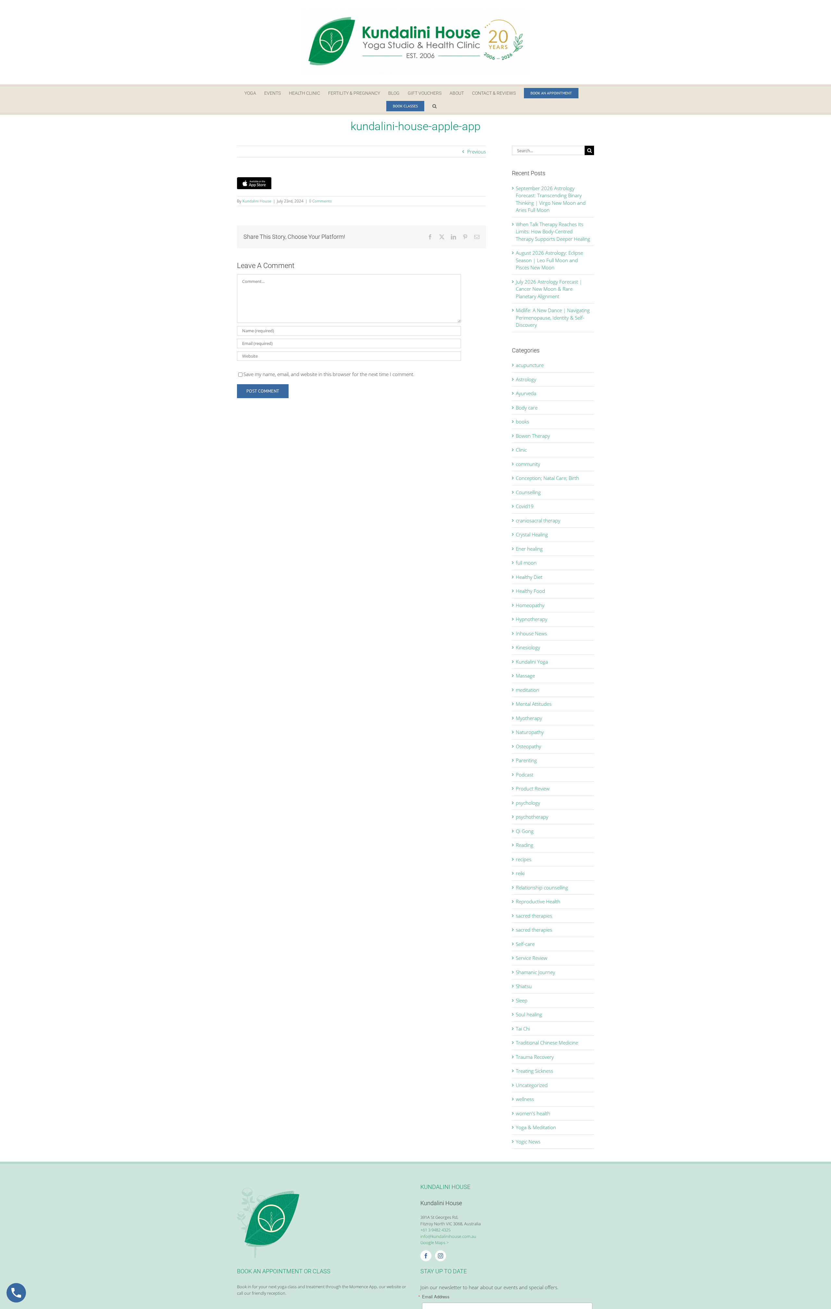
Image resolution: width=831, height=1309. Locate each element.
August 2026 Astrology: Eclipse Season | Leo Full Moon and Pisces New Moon (549, 260)
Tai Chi (523, 1028)
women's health (533, 1113)
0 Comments (320, 201)
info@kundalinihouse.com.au (448, 1236)
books (522, 421)
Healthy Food (530, 591)
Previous (476, 151)
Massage (525, 675)
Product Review (533, 788)
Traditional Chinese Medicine (547, 1042)
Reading (524, 845)
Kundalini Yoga (532, 661)
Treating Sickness (534, 1071)
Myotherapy (529, 718)
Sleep (521, 1000)
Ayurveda (526, 393)
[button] (434, 106)
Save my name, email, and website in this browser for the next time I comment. (329, 374)
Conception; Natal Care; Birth (547, 478)
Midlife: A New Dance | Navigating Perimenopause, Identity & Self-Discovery (553, 317)
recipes (523, 859)
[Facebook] (425, 1255)
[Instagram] (440, 1255)
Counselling (528, 492)
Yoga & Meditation (536, 1127)
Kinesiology (528, 647)
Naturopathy (530, 732)
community (528, 464)
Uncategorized (532, 1085)
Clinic (521, 450)
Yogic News (528, 1141)
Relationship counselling (542, 887)
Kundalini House (256, 201)
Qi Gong (525, 831)
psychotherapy (532, 817)
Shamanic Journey (535, 972)
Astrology (526, 379)
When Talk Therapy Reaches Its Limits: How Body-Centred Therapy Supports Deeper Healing (553, 231)
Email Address (436, 1296)
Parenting (526, 760)
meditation (527, 690)
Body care (527, 407)
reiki (520, 873)
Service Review (531, 958)
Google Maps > (434, 1242)
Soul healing (529, 1014)
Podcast (524, 774)
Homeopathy (530, 605)
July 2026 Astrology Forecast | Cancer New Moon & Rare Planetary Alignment (549, 289)
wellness (525, 1099)
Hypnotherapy (531, 619)
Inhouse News (531, 633)
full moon (526, 562)
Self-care (525, 944)
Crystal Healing (532, 534)
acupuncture (530, 365)
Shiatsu (524, 986)
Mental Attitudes (534, 704)
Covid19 (525, 506)
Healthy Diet (529, 577)
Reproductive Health (538, 901)
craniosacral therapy (538, 520)
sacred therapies (534, 915)
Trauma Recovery (535, 1057)
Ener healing (529, 548)
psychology (528, 803)
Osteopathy (528, 746)
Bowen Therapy (533, 436)
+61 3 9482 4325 (435, 1230)
